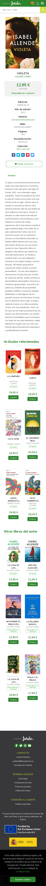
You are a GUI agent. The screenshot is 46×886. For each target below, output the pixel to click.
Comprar (13, 397)
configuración (23, 871)
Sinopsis (12, 175)
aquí (23, 868)
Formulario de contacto (23, 765)
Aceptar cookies (22, 879)
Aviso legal (23, 779)
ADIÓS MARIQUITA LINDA (13, 499)
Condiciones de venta (23, 783)
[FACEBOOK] (16, 745)
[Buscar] (43, 10)
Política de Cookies (23, 791)
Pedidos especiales (23, 804)
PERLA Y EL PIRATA (32, 678)
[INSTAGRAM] (25, 745)
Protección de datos (23, 787)
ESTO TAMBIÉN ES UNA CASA (32, 499)
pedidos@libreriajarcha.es (23, 761)
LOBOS (32, 378)
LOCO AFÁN (13, 439)
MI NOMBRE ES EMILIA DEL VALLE (13, 622)
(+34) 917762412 (23, 757)
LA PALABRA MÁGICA (32, 622)
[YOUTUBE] (29, 745)
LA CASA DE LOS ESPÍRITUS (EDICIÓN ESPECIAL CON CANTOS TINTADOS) (13, 680)
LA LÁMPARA (13, 376)
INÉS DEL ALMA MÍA (32, 566)
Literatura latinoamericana (23, 119)
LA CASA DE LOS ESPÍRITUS (13, 566)
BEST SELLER (23, 149)
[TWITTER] (21, 745)
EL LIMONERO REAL (32, 439)
